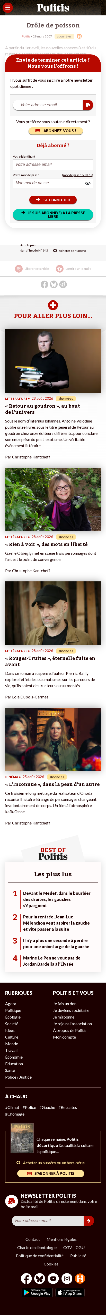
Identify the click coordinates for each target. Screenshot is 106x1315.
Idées (10, 1030)
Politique (13, 1010)
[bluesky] (39, 1279)
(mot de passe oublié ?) (77, 175)
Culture (11, 1036)
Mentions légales (62, 1239)
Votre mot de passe (26, 175)
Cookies (51, 1263)
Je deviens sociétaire (71, 1010)
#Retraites (67, 1107)
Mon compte (64, 1036)
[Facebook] (26, 1279)
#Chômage (14, 1113)
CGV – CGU (74, 1247)
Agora (10, 1003)
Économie (14, 1056)
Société (11, 1023)
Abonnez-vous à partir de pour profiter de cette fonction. (52, 272)
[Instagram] (67, 1279)
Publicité (78, 1255)
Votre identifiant (24, 156)
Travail (11, 1050)
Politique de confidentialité (40, 1255)
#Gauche (47, 1107)
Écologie (13, 1016)
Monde (11, 1043)
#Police (29, 1107)
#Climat (12, 1107)
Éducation (14, 1063)
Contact (32, 1239)
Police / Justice (18, 1076)
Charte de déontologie (37, 1247)
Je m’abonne (63, 1016)
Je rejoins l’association (72, 1023)
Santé (10, 1070)
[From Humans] (80, 1279)
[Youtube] (53, 1279)
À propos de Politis (69, 1030)
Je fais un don (64, 1003)
